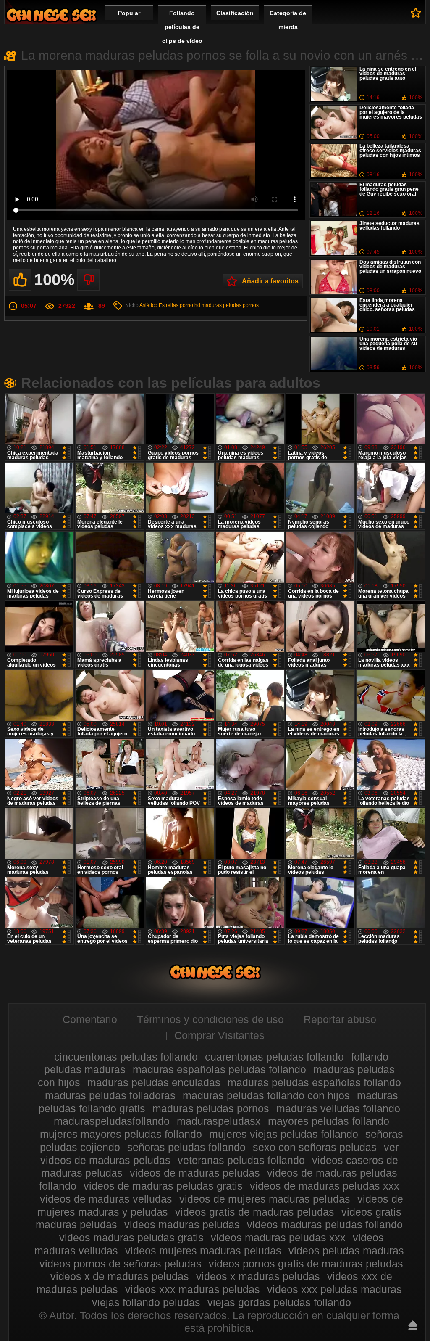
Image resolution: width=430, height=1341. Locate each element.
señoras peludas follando (186, 1147)
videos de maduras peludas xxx (324, 1186)
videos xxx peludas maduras (334, 1289)
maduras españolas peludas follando (219, 1069)
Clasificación (235, 13)
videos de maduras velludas (106, 1199)
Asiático (148, 305)
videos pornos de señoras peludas (120, 1264)
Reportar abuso (340, 1019)
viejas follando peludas (146, 1302)
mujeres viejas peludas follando (283, 1134)
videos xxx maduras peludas (192, 1289)
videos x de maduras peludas (119, 1276)
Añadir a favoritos (270, 281)
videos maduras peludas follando (325, 1224)
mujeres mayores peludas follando (121, 1134)
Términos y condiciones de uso (210, 1019)
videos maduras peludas (182, 1224)
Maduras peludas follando (51, 14)
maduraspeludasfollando (112, 1121)
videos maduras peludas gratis (131, 1237)
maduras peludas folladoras (110, 1095)
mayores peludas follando (328, 1121)
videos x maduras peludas (258, 1276)
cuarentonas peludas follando (274, 1057)
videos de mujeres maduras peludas (264, 1199)
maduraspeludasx (219, 1121)
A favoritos (416, 13)
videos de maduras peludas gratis (163, 1186)
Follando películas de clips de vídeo (182, 27)
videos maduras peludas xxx (278, 1237)
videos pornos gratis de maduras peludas (306, 1264)
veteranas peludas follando (241, 1160)
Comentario (90, 1019)
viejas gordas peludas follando (279, 1302)
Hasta (412, 1325)
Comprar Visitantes (219, 1035)
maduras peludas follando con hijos (266, 1095)
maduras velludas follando (338, 1108)
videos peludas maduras (346, 1250)
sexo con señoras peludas (315, 1147)
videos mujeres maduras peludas (203, 1250)
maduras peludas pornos (230, 305)
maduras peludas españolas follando (314, 1082)
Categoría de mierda (288, 20)
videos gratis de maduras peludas (254, 1212)
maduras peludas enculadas (153, 1082)
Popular (129, 13)
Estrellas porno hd (179, 305)
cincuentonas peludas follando (126, 1057)
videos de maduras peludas (195, 1173)
